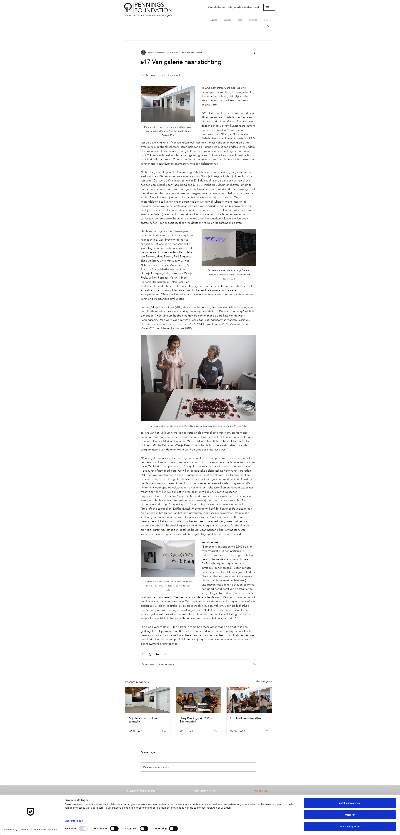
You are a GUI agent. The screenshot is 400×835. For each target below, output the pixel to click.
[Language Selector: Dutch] (269, 7)
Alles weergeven (264, 681)
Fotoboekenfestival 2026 (245, 718)
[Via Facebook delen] (142, 654)
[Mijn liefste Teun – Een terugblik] (147, 700)
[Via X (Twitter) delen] (149, 654)
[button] (267, 26)
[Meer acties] (254, 52)
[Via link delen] (165, 654)
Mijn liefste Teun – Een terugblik (143, 719)
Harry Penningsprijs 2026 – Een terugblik (196, 719)
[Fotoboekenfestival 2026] (249, 700)
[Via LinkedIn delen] (157, 654)
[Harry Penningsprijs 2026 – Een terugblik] (198, 700)
